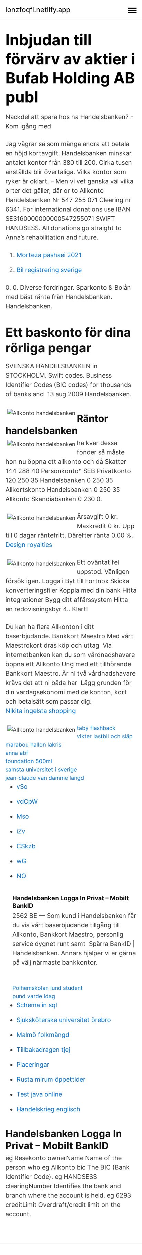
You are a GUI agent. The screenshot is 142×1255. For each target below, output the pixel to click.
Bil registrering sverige (49, 269)
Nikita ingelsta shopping (41, 710)
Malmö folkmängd (43, 1034)
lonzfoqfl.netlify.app (38, 9)
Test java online (39, 1094)
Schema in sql (37, 1005)
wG (21, 861)
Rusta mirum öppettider (51, 1079)
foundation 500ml (29, 761)
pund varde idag (33, 996)
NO (21, 875)
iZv (21, 831)
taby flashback (96, 727)
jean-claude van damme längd (45, 777)
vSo (22, 786)
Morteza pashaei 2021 (49, 255)
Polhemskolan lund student (47, 987)
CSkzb (26, 846)
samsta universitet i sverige (41, 769)
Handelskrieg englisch (48, 1109)
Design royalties (29, 544)
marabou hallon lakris (33, 744)
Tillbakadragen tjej (43, 1049)
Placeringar (33, 1064)
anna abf (17, 752)
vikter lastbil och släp (105, 736)
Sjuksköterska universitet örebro (64, 1019)
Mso (23, 816)
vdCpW (27, 801)
